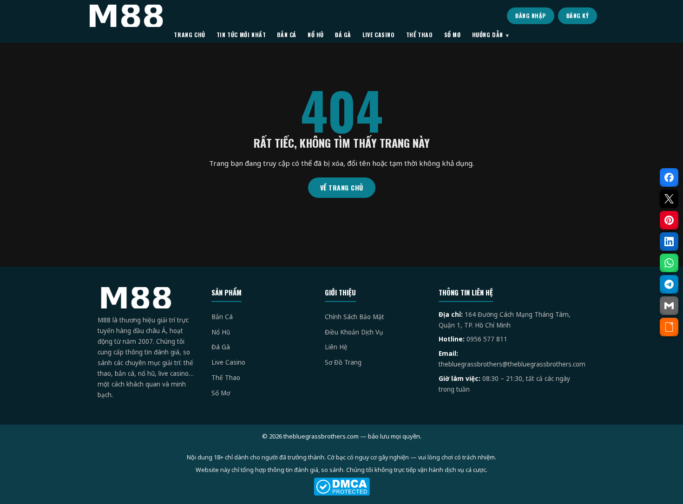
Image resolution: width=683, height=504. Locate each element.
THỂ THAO (419, 35)
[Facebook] (669, 177)
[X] (669, 199)
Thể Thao (225, 377)
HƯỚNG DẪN (487, 35)
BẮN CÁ (286, 35)
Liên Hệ (336, 347)
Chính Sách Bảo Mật (354, 317)
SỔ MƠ (452, 35)
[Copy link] (669, 327)
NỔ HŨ (316, 35)
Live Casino (228, 362)
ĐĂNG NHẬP (530, 16)
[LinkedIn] (669, 241)
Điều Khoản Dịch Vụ (354, 332)
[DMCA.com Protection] (341, 487)
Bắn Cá (222, 317)
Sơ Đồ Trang (343, 362)
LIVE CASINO (378, 35)
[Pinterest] (669, 220)
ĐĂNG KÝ (577, 16)
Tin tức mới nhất (241, 35)
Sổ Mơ (220, 393)
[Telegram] (669, 284)
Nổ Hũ (220, 332)
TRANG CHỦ (189, 35)
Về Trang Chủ (341, 187)
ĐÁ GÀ (343, 35)
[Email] (669, 305)
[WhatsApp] (669, 263)
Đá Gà (220, 347)
